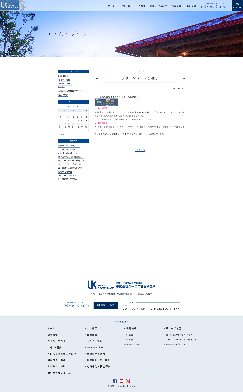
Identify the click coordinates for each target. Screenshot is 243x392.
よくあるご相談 (56, 366)
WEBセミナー (95, 347)
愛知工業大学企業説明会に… (71, 160)
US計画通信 (63, 76)
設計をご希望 (173, 328)
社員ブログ (63, 94)
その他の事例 (133, 344)
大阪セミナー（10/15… (69, 145)
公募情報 (176, 6)
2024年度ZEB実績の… (68, 149)
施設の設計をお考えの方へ (179, 334)
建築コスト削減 (56, 360)
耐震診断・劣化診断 (98, 360)
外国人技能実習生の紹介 (61, 353)
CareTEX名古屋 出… (68, 153)
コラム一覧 (140, 71)
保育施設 (130, 339)
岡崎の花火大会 (65, 171)
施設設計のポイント (176, 344)
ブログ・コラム (65, 83)
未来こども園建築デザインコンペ (73, 91)
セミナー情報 (64, 80)
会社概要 (141, 6)
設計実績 (131, 328)
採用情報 (191, 6)
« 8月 (62, 134)
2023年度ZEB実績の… (68, 179)
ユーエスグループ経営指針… (71, 164)
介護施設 (130, 334)
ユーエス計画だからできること (181, 339)
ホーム (111, 6)
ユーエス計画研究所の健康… (71, 168)
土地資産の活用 (96, 353)
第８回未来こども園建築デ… (71, 156)
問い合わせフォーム (59, 372)
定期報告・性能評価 (98, 366)
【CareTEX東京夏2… (68, 175)
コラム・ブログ (56, 341)
